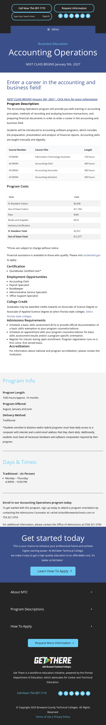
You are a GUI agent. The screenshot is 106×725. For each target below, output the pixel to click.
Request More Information (53, 643)
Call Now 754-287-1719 (31, 8)
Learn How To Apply (53, 571)
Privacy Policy (62, 716)
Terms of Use (43, 716)
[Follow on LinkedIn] (88, 16)
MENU (55, 29)
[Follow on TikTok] (82, 16)
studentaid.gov (91, 255)
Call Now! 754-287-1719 (32, 693)
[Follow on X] (66, 16)
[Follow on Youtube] (77, 16)
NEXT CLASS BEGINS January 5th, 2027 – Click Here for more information (52, 99)
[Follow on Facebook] (60, 16)
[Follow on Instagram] (71, 16)
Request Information (74, 8)
